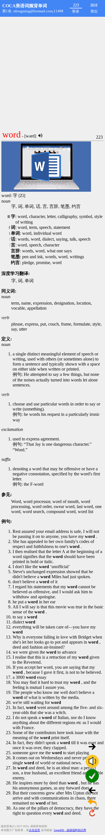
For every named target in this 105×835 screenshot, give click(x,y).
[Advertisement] (52, 72)
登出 (94, 11)
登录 (75, 11)
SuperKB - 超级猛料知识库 (70, 830)
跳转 (94, 5)
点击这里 (34, 830)
